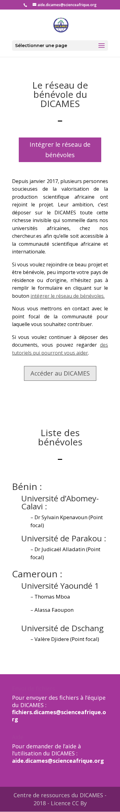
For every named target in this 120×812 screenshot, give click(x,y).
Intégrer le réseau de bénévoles (60, 149)
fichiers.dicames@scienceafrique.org (59, 715)
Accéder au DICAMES (60, 373)
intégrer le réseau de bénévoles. (67, 296)
